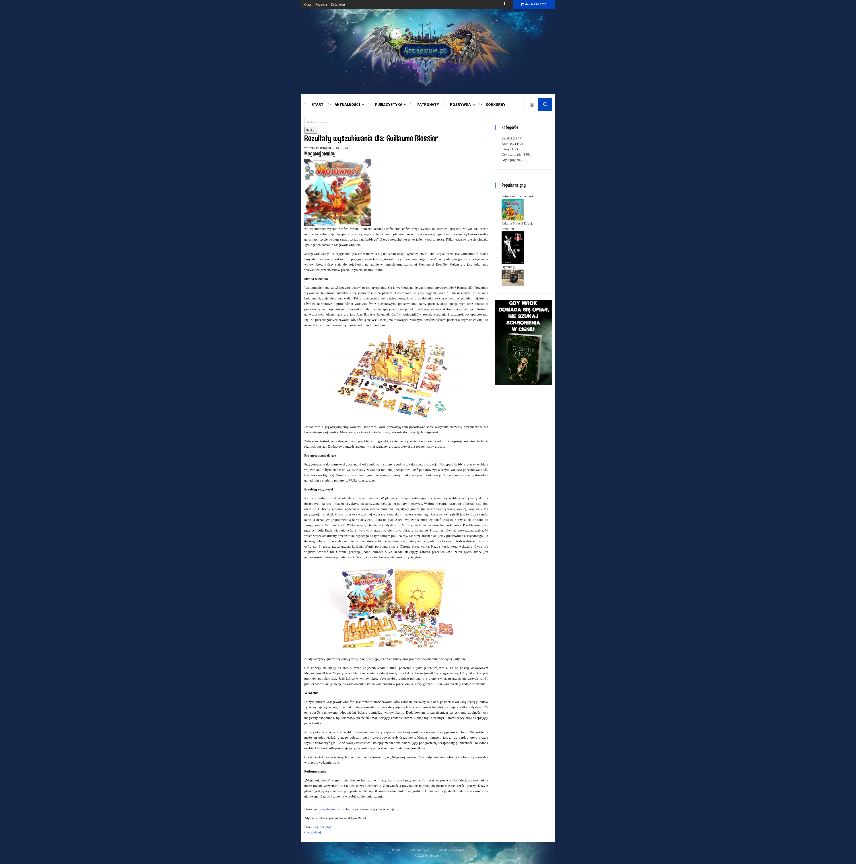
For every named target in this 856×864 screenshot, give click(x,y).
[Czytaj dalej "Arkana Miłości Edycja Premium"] (513, 247)
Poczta (396, 850)
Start (317, 104)
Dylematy (508, 267)
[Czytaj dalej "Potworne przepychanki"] (513, 209)
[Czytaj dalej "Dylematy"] (513, 277)
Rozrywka (460, 104)
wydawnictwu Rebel (336, 809)
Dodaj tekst (338, 4)
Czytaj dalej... (313, 832)
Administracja (419, 850)
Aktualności (347, 104)
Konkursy (495, 104)
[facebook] (504, 4)
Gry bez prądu (323, 827)
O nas (307, 4)
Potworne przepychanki (518, 196)
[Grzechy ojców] (523, 342)
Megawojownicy (319, 153)
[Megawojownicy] (337, 192)
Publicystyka (388, 104)
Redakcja (321, 4)
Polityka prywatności (451, 850)
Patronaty (428, 104)
